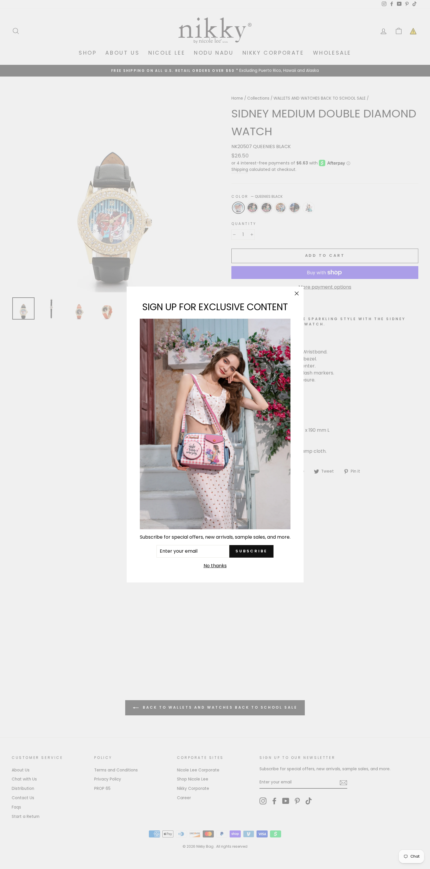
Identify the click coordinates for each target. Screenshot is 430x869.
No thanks (215, 565)
